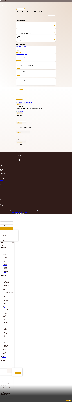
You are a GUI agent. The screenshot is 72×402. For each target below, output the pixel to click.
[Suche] (2, 5)
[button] (38, 2)
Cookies (19, 212)
